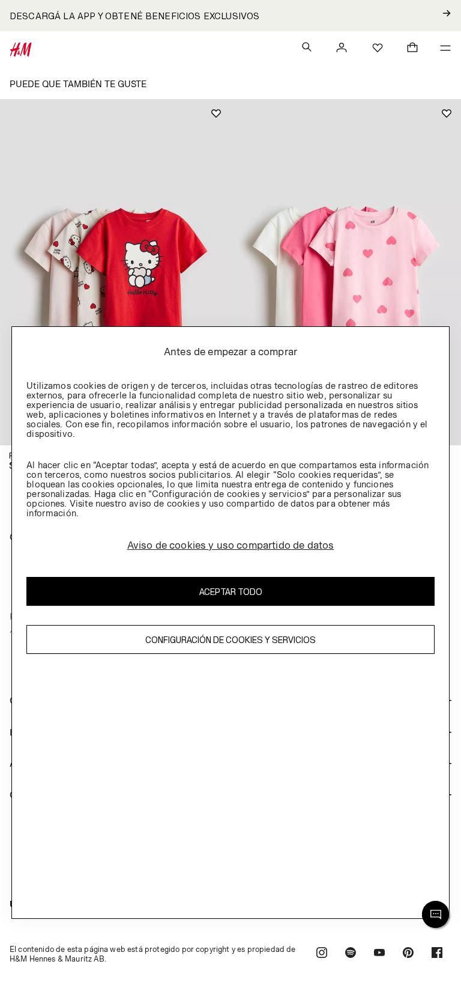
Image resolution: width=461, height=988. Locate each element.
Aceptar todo (230, 592)
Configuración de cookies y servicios (230, 640)
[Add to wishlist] (216, 113)
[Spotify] (350, 954)
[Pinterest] (408, 954)
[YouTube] (379, 954)
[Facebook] (437, 954)
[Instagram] (321, 954)
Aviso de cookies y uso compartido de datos (230, 545)
